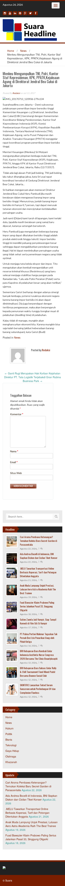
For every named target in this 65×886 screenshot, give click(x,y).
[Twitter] (30, 13)
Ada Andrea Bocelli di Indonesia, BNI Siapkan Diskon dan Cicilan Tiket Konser (38, 556)
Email (14, 462)
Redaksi (16, 93)
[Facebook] (35, 13)
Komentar (16, 414)
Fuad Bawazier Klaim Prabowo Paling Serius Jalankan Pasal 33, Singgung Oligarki (37, 606)
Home (10, 51)
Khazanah (11, 762)
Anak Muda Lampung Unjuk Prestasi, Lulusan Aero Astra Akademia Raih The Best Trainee (38, 589)
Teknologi (10, 745)
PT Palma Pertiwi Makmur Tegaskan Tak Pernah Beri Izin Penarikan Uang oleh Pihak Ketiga (38, 637)
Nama (14, 451)
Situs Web (16, 473)
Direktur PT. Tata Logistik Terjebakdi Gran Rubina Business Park (32, 379)
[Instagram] (5, 13)
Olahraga (10, 756)
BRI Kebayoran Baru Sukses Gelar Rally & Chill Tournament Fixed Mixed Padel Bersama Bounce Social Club (38, 671)
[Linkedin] (15, 13)
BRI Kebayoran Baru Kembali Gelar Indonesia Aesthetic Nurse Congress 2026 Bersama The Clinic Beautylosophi (38, 654)
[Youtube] (10, 13)
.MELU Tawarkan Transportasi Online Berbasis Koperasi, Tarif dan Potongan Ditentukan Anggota (38, 572)
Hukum (9, 728)
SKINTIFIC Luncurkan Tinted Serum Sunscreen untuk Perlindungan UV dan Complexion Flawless (37, 688)
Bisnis (8, 739)
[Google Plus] (25, 13)
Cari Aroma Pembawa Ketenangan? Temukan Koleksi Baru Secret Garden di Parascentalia (38, 540)
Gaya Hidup (12, 751)
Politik (8, 734)
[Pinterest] (20, 13)
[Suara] (30, 29)
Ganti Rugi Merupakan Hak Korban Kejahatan (32, 373)
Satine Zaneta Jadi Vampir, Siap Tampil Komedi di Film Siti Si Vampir (38, 621)
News (23, 51)
